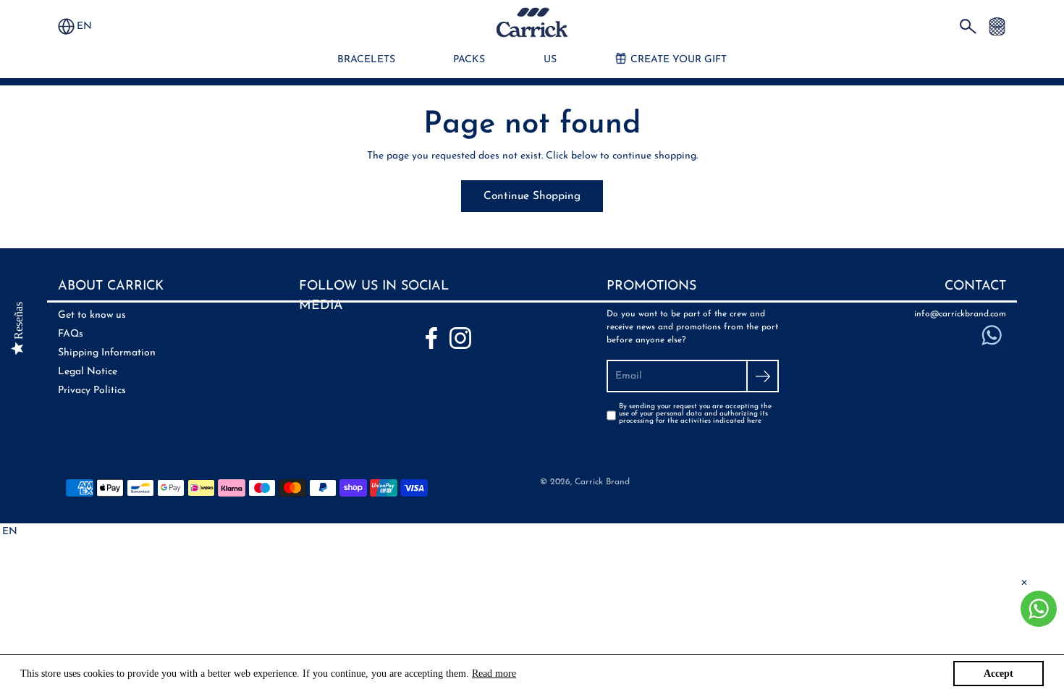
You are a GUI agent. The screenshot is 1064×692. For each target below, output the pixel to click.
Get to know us (92, 315)
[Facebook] (431, 338)
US (550, 59)
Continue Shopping (532, 196)
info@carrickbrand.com (960, 314)
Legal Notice (87, 371)
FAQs (70, 334)
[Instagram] (460, 338)
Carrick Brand (602, 482)
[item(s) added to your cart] (997, 25)
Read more (494, 673)
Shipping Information (107, 352)
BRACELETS (366, 59)
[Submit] (762, 376)
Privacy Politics (92, 390)
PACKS (469, 59)
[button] (91, 26)
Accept (998, 673)
